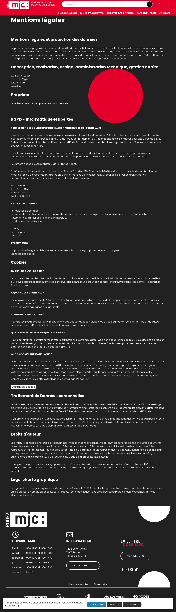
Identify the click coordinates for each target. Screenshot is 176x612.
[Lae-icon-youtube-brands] (131, 569)
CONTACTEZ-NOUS (83, 565)
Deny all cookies (132, 604)
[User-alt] (158, 4)
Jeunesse (164, 13)
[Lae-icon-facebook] (122, 569)
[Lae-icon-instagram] (127, 569)
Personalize (114, 604)
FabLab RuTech (146, 13)
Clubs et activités (92, 13)
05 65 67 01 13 (22, 196)
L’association (67, 13)
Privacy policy (12, 605)
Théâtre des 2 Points (120, 13)
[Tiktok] (136, 569)
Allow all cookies (96, 604)
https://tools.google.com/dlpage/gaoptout (64, 379)
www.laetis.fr (18, 86)
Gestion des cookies (23, 386)
